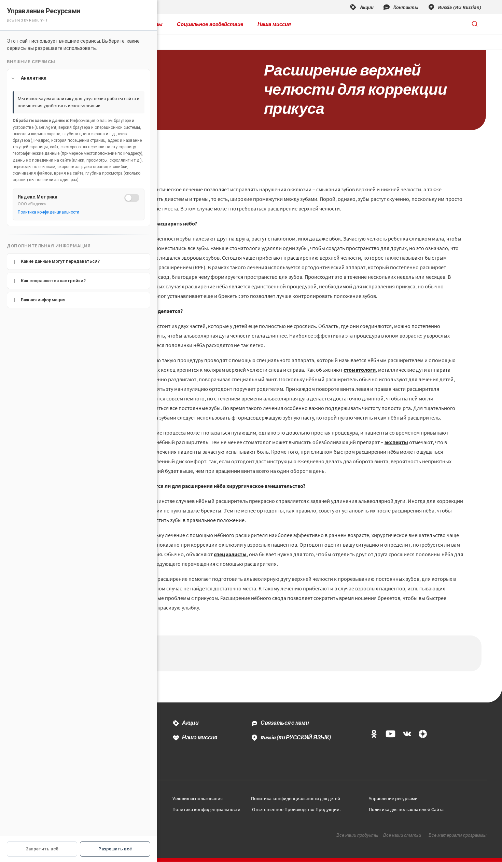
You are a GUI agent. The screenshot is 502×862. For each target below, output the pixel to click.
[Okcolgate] (374, 734)
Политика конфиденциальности (206, 809)
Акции (190, 722)
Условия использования (197, 798)
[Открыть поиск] (475, 24)
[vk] (407, 734)
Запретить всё (42, 848)
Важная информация (43, 299)
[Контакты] (400, 7)
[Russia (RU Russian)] (454, 7)
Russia (296, 737)
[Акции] (361, 7)
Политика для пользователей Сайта (406, 809)
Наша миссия (274, 23)
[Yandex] (423, 734)
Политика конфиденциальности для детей (295, 798)
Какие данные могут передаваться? (60, 261)
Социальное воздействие (210, 23)
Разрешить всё (115, 848)
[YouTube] (390, 734)
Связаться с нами (285, 722)
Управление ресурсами (393, 798)
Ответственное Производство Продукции (295, 809)
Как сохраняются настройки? (53, 280)
